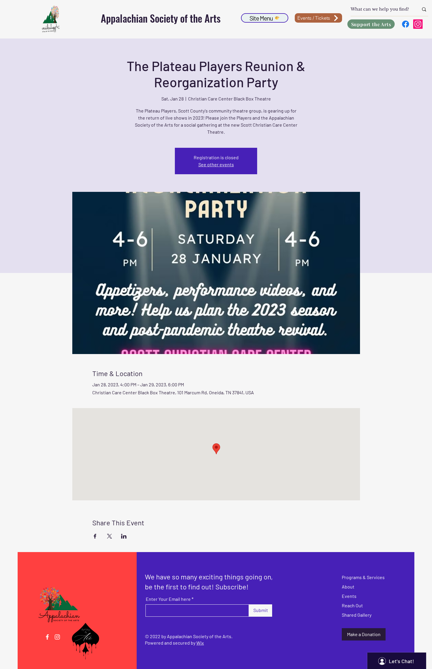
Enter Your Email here (168, 599)
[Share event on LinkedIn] (124, 536)
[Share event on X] (109, 536)
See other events (216, 164)
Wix (200, 642)
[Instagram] (418, 24)
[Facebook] (405, 24)
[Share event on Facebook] (95, 536)
